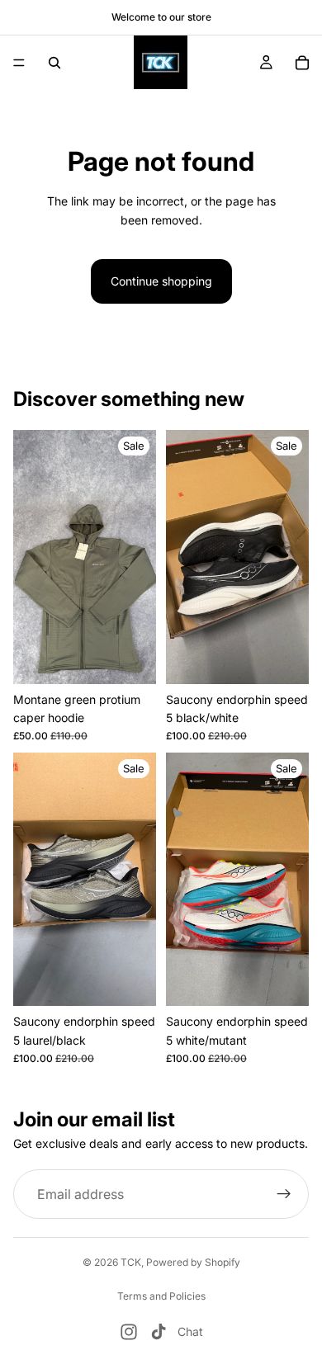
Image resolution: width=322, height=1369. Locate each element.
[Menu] (19, 63)
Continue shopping (161, 281)
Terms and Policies (161, 1296)
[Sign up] (284, 1195)
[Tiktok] (158, 1332)
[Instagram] (129, 1332)
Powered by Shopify (193, 1262)
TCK (131, 1262)
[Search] (54, 63)
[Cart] (302, 63)
